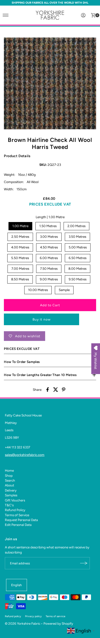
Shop (9, 475)
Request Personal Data (21, 520)
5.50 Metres (20, 258)
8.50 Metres (20, 279)
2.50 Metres (20, 236)
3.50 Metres (77, 236)
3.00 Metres (49, 236)
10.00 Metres (38, 290)
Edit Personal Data (18, 525)
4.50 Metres (49, 247)
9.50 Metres (77, 279)
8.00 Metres (77, 268)
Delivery (11, 490)
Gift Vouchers (15, 500)
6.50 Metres (77, 258)
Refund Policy (15, 510)
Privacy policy (33, 616)
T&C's (9, 505)
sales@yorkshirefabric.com (24, 455)
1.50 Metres (48, 226)
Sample (64, 290)
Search (10, 480)
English (16, 585)
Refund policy (13, 616)
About (9, 485)
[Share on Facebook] (47, 389)
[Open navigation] (5, 15)
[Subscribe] (84, 563)
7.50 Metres (49, 268)
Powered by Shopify (58, 623)
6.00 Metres (49, 258)
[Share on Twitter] (55, 389)
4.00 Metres (20, 247)
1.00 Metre (20, 226)
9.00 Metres (49, 279)
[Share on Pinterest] (63, 389)
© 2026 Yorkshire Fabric (22, 623)
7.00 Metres (20, 268)
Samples (11, 495)
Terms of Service (17, 515)
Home (9, 470)
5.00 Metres (78, 247)
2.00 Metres (76, 226)
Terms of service (55, 616)
